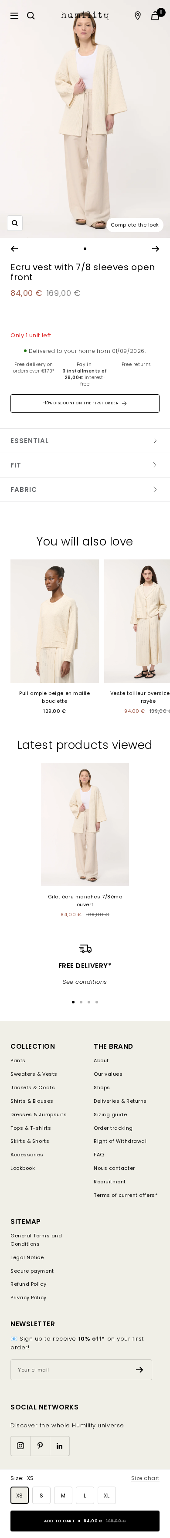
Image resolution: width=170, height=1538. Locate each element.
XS (19, 1495)
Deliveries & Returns (120, 1101)
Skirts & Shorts (29, 1141)
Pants (18, 1060)
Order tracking (113, 1128)
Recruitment (110, 1181)
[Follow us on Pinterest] (40, 1446)
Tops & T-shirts (30, 1128)
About (101, 1060)
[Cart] (155, 15)
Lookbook (22, 1168)
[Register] (139, 1370)
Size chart (145, 1478)
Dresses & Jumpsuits (38, 1114)
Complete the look (135, 224)
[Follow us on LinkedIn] (59, 1446)
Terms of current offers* (125, 1195)
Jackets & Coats (32, 1087)
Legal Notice (27, 1257)
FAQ (99, 1154)
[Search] (31, 16)
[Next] (156, 249)
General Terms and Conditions (36, 1239)
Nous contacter (114, 1168)
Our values (108, 1074)
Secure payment (32, 1270)
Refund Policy (28, 1284)
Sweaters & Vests (34, 1074)
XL (106, 1495)
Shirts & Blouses (32, 1101)
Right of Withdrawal (120, 1141)
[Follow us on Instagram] (20, 1446)
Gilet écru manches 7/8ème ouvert (85, 900)
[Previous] (14, 249)
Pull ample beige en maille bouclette (54, 697)
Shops (102, 1087)
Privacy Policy (28, 1297)
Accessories (27, 1154)
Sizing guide (110, 1114)
